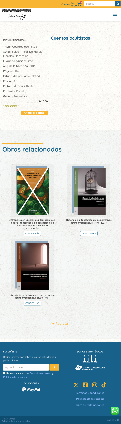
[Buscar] (118, 3)
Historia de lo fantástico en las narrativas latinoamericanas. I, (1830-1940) (32, 296)
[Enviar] (54, 367)
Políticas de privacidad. (16, 377)
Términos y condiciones (90, 392)
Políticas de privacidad (90, 398)
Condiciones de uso (40, 373)
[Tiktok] (104, 385)
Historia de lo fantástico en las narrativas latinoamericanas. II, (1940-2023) (89, 221)
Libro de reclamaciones (90, 405)
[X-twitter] (76, 385)
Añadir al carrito (34, 113)
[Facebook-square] (85, 385)
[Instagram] (94, 385)
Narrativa (20, 96)
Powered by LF (112, 419)
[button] (108, 14)
